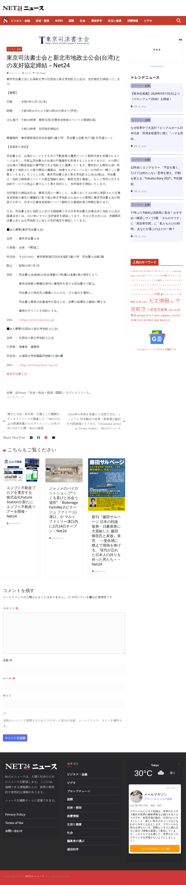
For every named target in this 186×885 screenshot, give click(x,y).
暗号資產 (141, 315)
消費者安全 (166, 315)
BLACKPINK (145, 271)
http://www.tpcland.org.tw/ (39, 365)
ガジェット (146, 280)
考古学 (140, 320)
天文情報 (158, 300)
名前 (7, 660)
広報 (170, 310)
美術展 (134, 320)
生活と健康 (115, 20)
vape (138, 275)
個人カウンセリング (170, 294)
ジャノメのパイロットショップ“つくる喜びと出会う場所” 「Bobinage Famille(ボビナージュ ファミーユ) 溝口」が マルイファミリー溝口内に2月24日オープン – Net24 (63, 509)
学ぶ (172, 301)
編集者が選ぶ (75, 841)
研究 (178, 315)
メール (9, 678)
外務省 (144, 302)
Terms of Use (14, 823)
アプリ (150, 275)
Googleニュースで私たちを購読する (157, 349)
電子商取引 (149, 320)
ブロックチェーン (78, 791)
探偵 (175, 310)
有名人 (149, 315)
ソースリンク (15, 397)
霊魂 (157, 320)
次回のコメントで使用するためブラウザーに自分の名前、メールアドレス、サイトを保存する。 (62, 723)
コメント (10, 608)
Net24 (28, 72)
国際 (71, 20)
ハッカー (162, 285)
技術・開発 (42, 20)
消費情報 (132, 20)
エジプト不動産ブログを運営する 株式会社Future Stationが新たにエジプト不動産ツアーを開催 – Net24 (21, 502)
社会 (82, 20)
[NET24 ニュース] (5, 20)
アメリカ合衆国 (160, 275)
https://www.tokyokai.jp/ (37, 320)
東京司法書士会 (17, 374)
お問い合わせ (14, 831)
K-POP (154, 271)
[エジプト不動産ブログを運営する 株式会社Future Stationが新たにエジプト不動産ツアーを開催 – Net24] (21, 461)
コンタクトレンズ (170, 280)
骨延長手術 (164, 320)
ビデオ (148, 20)
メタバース (172, 289)
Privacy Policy (15, 814)
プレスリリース (158, 289)
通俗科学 (96, 20)
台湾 (138, 301)
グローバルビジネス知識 (158, 798)
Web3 (59, 20)
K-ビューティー (165, 271)
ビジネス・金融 (20, 20)
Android (134, 271)
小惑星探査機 (157, 309)
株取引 (157, 315)
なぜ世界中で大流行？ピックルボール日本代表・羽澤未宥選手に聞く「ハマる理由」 (157, 133)
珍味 (174, 315)
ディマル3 (152, 285)
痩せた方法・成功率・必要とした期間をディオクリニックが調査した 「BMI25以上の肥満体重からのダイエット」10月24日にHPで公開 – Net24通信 (33, 421)
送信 (40, 800)
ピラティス (144, 289)
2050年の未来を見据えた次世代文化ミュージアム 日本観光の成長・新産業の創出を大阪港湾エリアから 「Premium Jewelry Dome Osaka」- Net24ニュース (94, 421)
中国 (157, 294)
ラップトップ (147, 294)
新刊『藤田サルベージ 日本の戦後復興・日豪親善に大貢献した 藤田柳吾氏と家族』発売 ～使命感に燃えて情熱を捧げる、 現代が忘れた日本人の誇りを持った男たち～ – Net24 (106, 540)
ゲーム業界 (156, 280)
